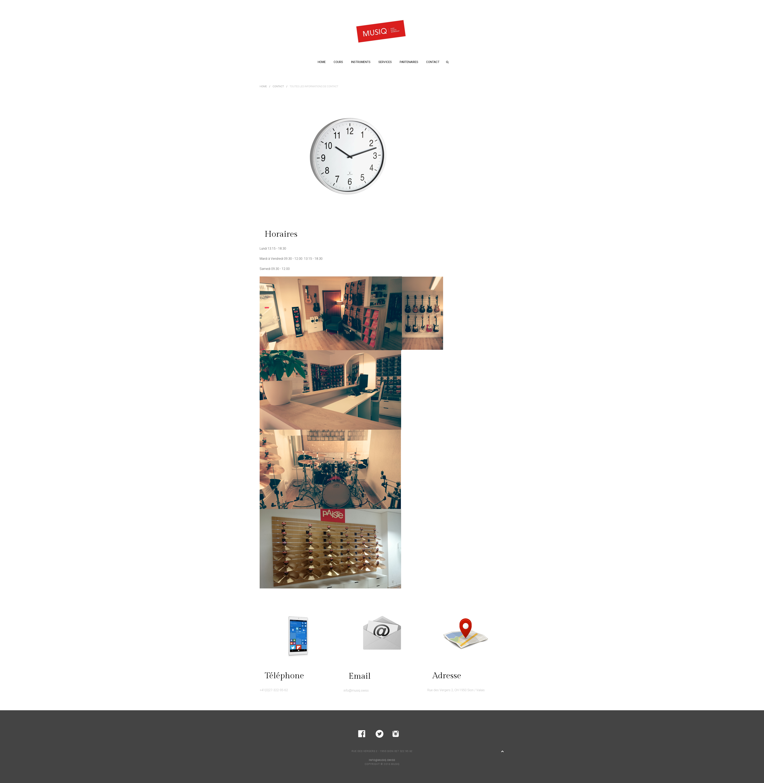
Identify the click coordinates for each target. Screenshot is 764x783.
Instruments (360, 62)
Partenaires (409, 62)
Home (322, 62)
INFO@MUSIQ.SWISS (382, 760)
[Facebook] (361, 733)
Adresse (446, 676)
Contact (432, 62)
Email (360, 676)
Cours (338, 62)
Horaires (281, 234)
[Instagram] (396, 733)
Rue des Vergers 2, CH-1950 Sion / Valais (456, 690)
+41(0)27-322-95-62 (274, 690)
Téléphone (284, 676)
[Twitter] (379, 733)
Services (385, 62)
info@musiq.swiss (356, 690)
